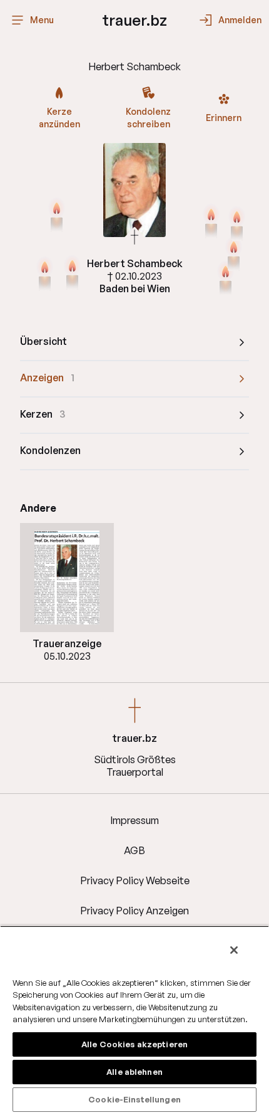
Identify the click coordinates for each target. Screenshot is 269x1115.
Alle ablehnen (134, 1072)
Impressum (134, 820)
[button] (67, 577)
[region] (134, 1020)
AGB (134, 850)
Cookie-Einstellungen (134, 1099)
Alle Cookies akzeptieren (134, 1044)
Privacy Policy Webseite (135, 880)
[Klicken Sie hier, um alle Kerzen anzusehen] (44, 275)
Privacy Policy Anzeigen (134, 910)
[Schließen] (234, 950)
